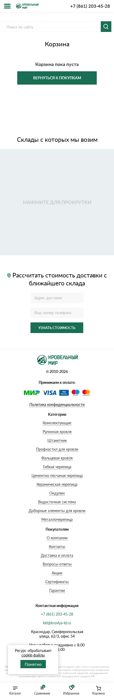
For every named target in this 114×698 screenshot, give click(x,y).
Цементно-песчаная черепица (57, 475)
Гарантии (57, 590)
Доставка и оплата (57, 555)
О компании (57, 537)
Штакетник (57, 440)
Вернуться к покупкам (57, 78)
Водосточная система (57, 502)
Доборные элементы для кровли (57, 510)
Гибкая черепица (57, 466)
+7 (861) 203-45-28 (90, 6)
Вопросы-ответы (57, 564)
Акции (57, 573)
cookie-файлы (33, 655)
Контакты (57, 546)
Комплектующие (57, 423)
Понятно (33, 664)
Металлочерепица (57, 519)
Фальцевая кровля (57, 458)
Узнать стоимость (56, 328)
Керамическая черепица (57, 484)
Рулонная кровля (57, 431)
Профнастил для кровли (57, 449)
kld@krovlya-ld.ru (57, 623)
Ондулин (57, 493)
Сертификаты (57, 581)
